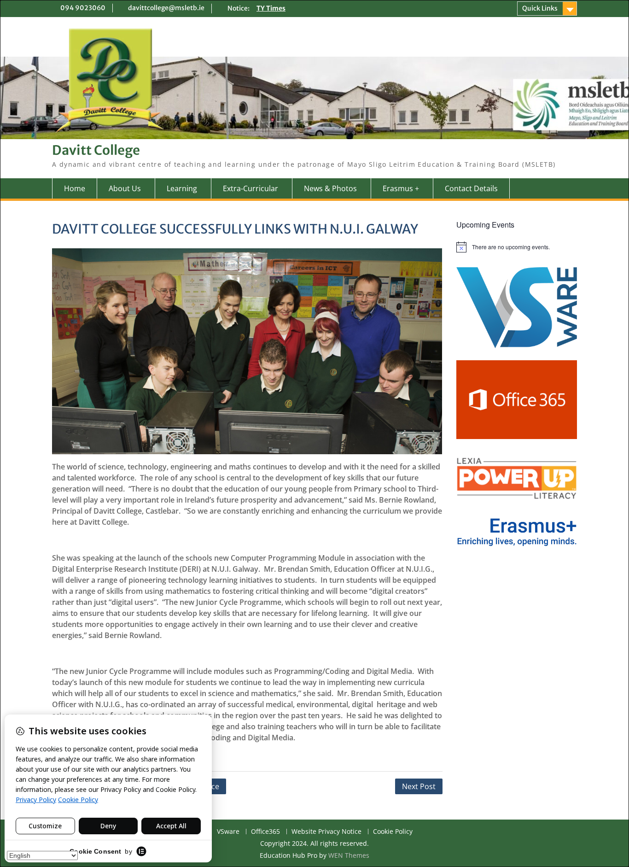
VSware (228, 832)
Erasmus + (401, 188)
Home (74, 188)
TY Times (270, 8)
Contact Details (471, 188)
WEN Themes (348, 855)
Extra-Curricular (250, 188)
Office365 (265, 832)
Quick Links (540, 8)
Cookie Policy (393, 832)
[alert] (516, 246)
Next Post (419, 786)
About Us (125, 188)
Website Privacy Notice (326, 832)
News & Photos (330, 188)
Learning (182, 188)
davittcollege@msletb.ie (166, 8)
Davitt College (96, 150)
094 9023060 (82, 8)
